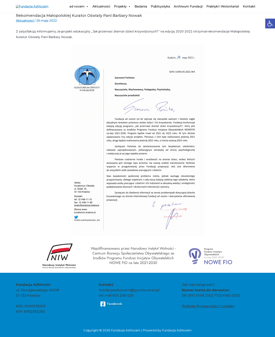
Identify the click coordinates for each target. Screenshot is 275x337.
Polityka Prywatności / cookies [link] (208, 306)
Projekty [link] (120, 6)
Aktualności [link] (101, 6)
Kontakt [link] (249, 6)
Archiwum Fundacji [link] (188, 6)
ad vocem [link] (77, 6)
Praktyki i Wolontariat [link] (222, 6)
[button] (87, 6)
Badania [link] (141, 6)
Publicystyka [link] (160, 6)
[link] (270, 23)
